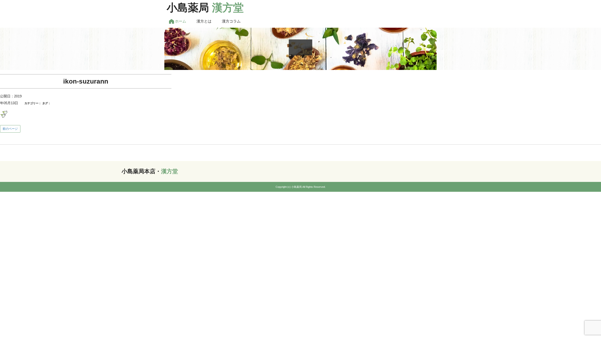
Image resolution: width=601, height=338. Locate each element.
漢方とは (204, 21)
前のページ (10, 129)
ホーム (180, 21)
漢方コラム (231, 21)
